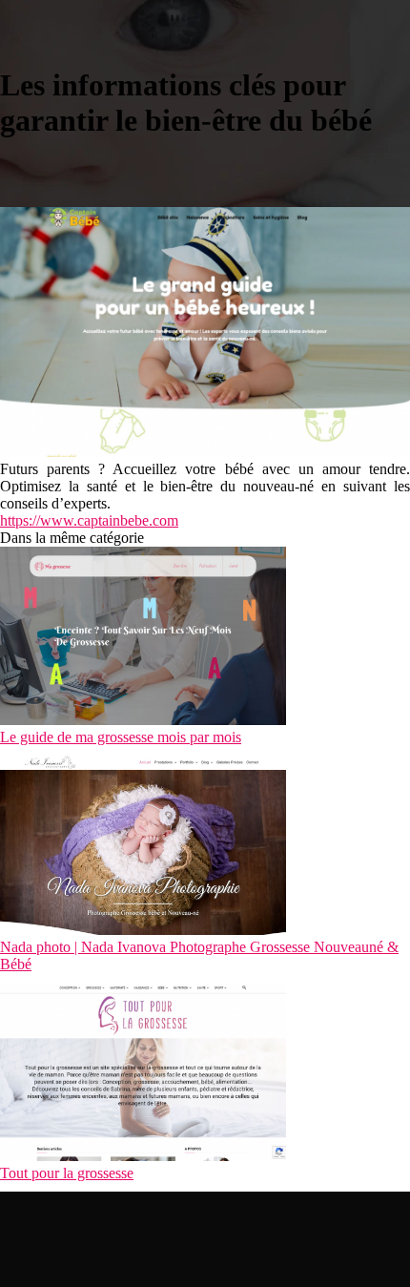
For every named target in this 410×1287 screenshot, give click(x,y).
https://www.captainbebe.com (89, 520)
